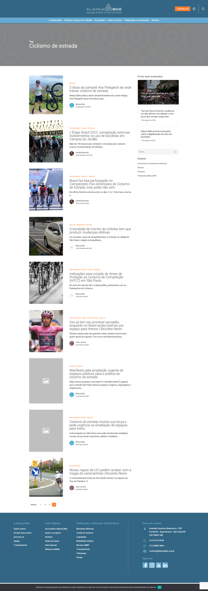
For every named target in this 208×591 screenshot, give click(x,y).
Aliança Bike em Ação (77, 269)
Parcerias (141, 172)
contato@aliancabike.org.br (162, 551)
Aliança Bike (80, 104)
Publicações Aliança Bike (147, 176)
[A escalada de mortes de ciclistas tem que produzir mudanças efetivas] (46, 236)
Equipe (17, 541)
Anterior (34, 505)
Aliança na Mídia (52, 549)
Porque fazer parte (22, 533)
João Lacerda (81, 342)
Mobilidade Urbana (84, 541)
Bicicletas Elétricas (85, 529)
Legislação (81, 537)
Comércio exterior (84, 533)
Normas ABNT (82, 545)
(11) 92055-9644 (156, 546)
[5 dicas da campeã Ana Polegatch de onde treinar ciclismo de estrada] (46, 94)
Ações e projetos (53, 533)
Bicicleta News (74, 128)
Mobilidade (81, 225)
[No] (196, 587)
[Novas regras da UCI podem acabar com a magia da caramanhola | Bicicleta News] (46, 477)
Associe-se (19, 537)
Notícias (72, 83)
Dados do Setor (52, 541)
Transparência (20, 545)
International (51, 545)
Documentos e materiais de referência (152, 163)
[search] (203, 9)
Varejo (79, 557)
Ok (159, 587)
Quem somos (20, 529)
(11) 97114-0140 (156, 540)
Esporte (85, 128)
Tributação (81, 553)
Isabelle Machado (82, 153)
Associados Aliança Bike (56, 529)
